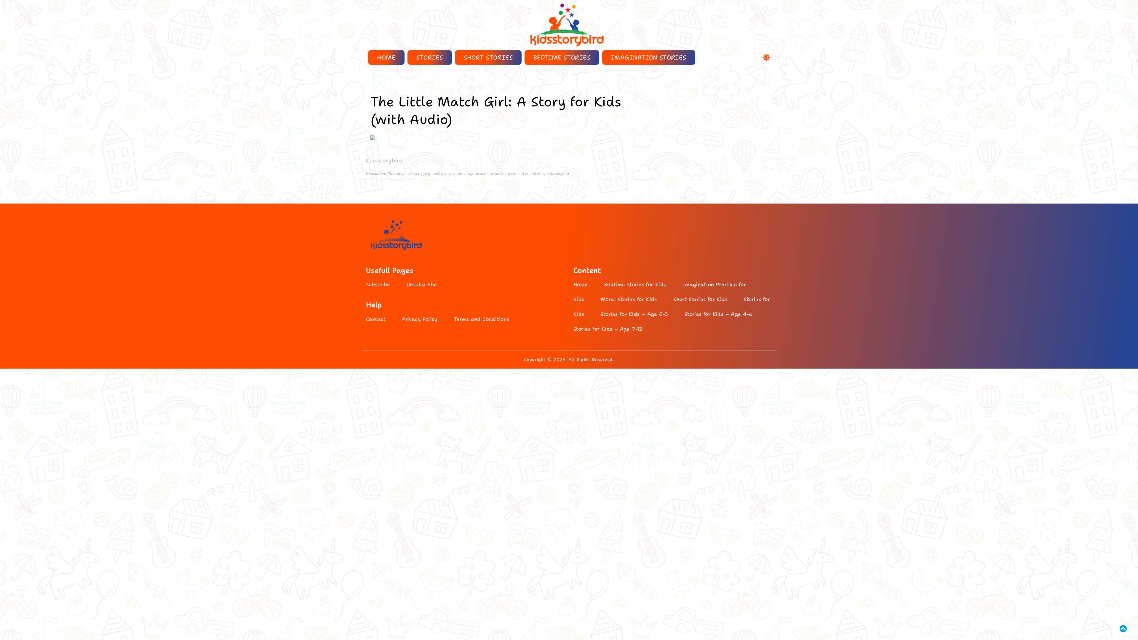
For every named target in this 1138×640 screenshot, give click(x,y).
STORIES (429, 57)
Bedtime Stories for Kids (635, 284)
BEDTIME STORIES (561, 57)
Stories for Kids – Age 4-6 (718, 314)
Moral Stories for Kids (629, 299)
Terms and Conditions (481, 319)
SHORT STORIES (488, 57)
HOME (386, 57)
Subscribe (378, 284)
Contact (376, 319)
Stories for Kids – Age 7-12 (608, 329)
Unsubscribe (422, 284)
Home (580, 284)
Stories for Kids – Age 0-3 (634, 314)
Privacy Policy (420, 319)
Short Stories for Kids (700, 299)
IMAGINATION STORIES (648, 57)
